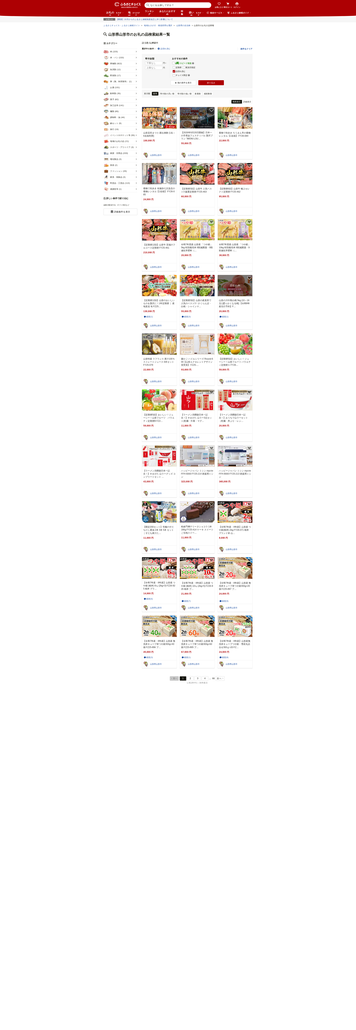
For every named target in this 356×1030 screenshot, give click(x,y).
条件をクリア (246, 49)
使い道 (195, 13)
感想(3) (187, 317)
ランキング (149, 12)
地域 (134, 13)
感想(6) (149, 599)
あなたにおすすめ (167, 12)
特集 (182, 12)
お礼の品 (113, 13)
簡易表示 (237, 102)
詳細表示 (247, 102)
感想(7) (187, 601)
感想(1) (149, 317)
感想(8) (225, 657)
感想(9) (225, 601)
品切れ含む (165, 49)
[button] (193, 63)
